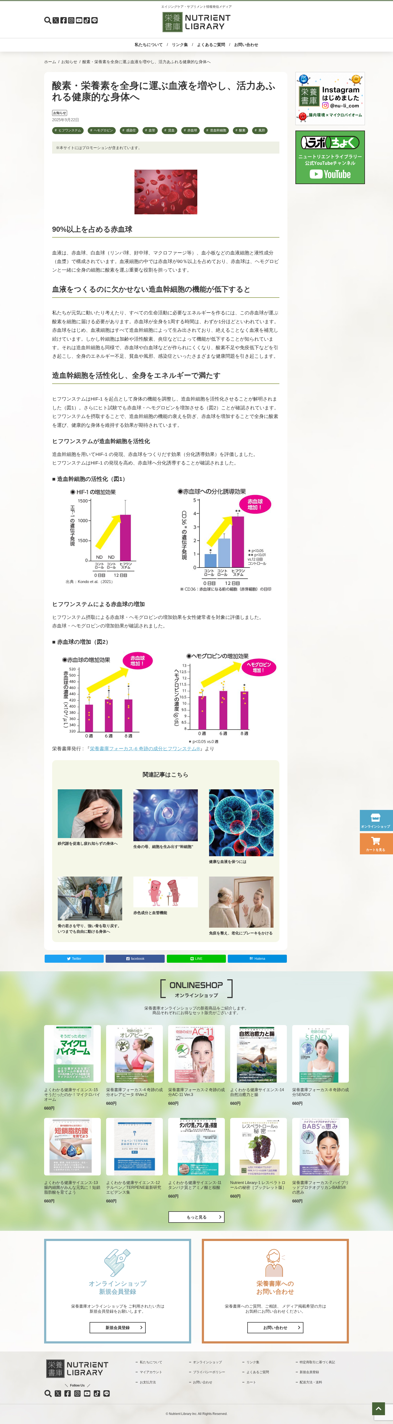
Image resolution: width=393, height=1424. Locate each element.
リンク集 (180, 44)
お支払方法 (148, 1382)
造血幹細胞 (218, 130)
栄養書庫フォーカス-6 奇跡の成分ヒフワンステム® (145, 748)
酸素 (242, 130)
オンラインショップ (375, 826)
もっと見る (197, 1217)
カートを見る (375, 850)
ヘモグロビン (103, 130)
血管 (152, 130)
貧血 (171, 130)
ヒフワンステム (70, 130)
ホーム (50, 61)
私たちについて (149, 44)
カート (251, 1382)
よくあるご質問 (211, 44)
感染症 (131, 130)
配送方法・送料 (311, 1382)
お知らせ (69, 61)
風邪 (262, 130)
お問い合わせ (246, 44)
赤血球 (192, 130)
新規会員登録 (118, 1327)
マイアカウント (151, 1372)
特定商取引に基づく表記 (317, 1362)
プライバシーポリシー (209, 1372)
